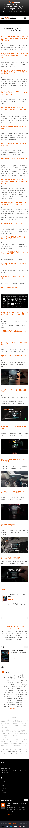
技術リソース (5, 792)
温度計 (19, 751)
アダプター (14, 751)
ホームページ (5, 781)
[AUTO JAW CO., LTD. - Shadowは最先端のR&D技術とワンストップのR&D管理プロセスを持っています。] (9, 18)
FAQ (5, 21)
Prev (25, 647)
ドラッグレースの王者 (17, 650)
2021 (3, 808)
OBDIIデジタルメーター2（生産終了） (16, 595)
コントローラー (7, 751)
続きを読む (13, 658)
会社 (3, 783)
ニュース (4, 788)
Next (27, 647)
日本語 (26, 14)
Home (2, 21)
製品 (3, 785)
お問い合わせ (11, 753)
